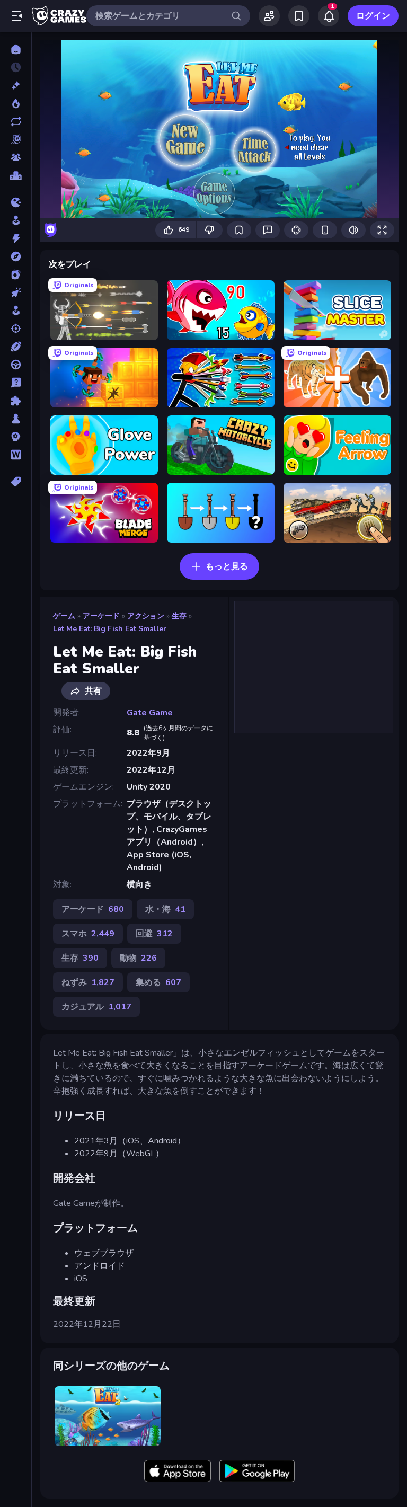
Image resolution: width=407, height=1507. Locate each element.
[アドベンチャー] (15, 256)
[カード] (15, 274)
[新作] (15, 85)
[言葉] (15, 455)
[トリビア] (15, 383)
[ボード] (15, 419)
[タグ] (15, 482)
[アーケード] (15, 220)
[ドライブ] (15, 365)
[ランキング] (15, 175)
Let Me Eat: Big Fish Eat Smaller (109, 629)
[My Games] (298, 15)
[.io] (15, 202)
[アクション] (15, 238)
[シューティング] (15, 329)
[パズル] (15, 401)
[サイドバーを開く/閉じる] (17, 16)
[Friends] (269, 15)
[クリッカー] (15, 292)
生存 (179, 616)
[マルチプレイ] (15, 157)
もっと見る (227, 566)
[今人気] (15, 103)
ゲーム (64, 616)
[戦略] (15, 437)
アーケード (101, 616)
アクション (145, 616)
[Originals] (15, 139)
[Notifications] (328, 15)
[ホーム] (15, 49)
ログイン (373, 16)
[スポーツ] (15, 347)
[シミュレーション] (15, 311)
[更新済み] (15, 121)
